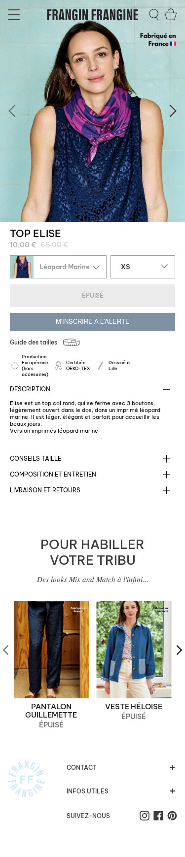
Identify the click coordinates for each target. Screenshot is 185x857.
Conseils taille (35, 458)
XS (125, 267)
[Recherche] (154, 15)
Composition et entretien (53, 474)
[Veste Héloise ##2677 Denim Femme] (134, 649)
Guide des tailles (33, 342)
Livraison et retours (45, 490)
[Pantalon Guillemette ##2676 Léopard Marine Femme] (51, 649)
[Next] (170, 111)
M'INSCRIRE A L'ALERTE (93, 321)
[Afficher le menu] (15, 14)
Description (30, 389)
